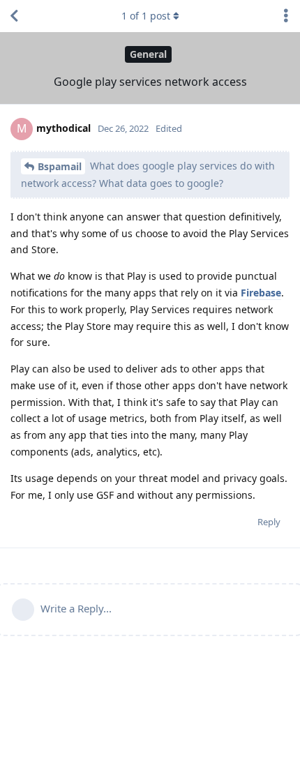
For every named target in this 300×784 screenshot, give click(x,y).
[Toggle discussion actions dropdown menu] (286, 16)
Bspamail (60, 166)
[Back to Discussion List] (14, 16)
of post (145, 15)
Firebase (261, 292)
